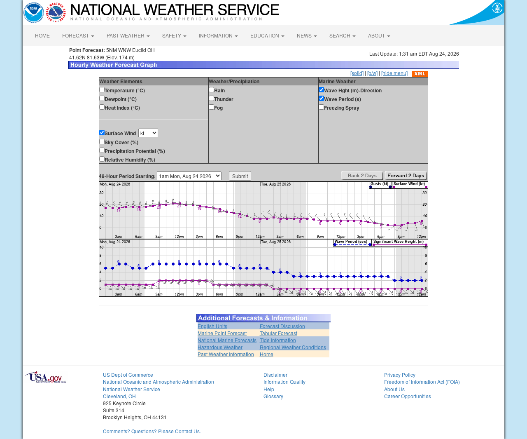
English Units (212, 325)
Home (266, 353)
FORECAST (76, 35)
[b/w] (372, 72)
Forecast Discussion (282, 325)
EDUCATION (265, 35)
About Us (394, 388)
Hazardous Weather (220, 346)
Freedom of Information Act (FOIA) (422, 381)
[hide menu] (394, 72)
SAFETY (172, 35)
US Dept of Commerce (128, 374)
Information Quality (284, 381)
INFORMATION (216, 35)
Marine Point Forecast (222, 332)
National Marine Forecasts (227, 339)
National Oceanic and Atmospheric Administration (158, 381)
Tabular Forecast (278, 332)
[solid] (357, 72)
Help (269, 388)
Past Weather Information (226, 353)
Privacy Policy (399, 374)
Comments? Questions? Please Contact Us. (152, 430)
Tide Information (278, 339)
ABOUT (377, 35)
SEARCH (340, 35)
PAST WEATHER (126, 35)
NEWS (305, 35)
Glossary (273, 395)
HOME (42, 35)
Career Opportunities (407, 395)
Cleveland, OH (119, 395)
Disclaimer (275, 374)
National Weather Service (131, 388)
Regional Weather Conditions (293, 346)
